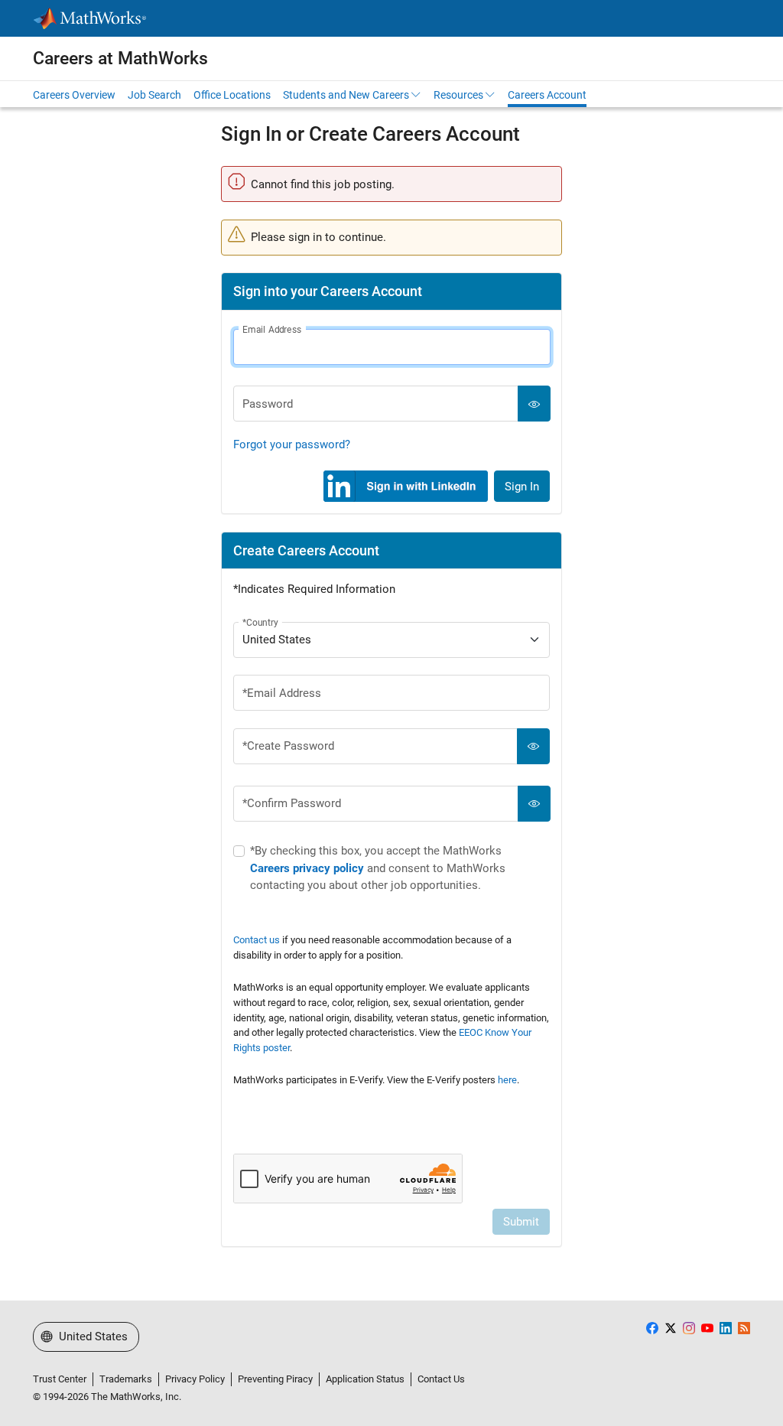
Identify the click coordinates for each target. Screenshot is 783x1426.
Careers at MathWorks (120, 58)
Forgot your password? (291, 444)
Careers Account (547, 95)
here (507, 1080)
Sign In (522, 486)
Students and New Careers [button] (346, 95)
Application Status (365, 1379)
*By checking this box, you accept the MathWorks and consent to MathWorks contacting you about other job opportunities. (377, 868)
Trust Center (59, 1379)
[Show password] (534, 404)
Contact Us (441, 1379)
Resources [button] (458, 95)
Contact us (256, 940)
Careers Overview (74, 95)
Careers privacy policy (307, 868)
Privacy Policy (195, 1379)
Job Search (154, 95)
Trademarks (125, 1379)
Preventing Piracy (275, 1379)
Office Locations (232, 95)
